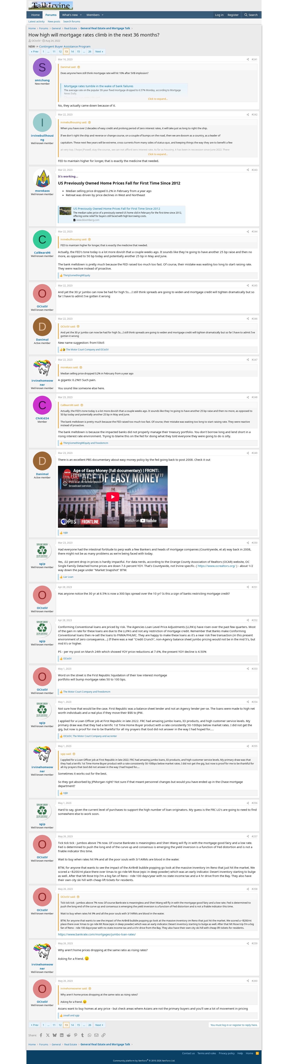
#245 (254, 285)
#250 (254, 542)
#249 (254, 453)
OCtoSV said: (68, 326)
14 (72, 51)
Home (35, 15)
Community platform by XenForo (144, 1060)
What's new (70, 15)
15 (78, 51)
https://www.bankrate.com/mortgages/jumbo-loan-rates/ (97, 934)
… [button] (48, 51)
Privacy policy (227, 1053)
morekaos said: (69, 367)
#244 (254, 231)
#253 (254, 668)
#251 (254, 587)
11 (54, 51)
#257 (254, 836)
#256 (254, 803)
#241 (254, 59)
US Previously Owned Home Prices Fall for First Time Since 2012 (116, 208)
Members (93, 15)
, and (90, 736)
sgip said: (66, 754)
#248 (254, 397)
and (87, 349)
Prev (35, 51)
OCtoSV (36, 40)
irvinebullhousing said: (74, 122)
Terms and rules (206, 1053)
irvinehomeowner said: (74, 988)
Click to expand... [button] (158, 99)
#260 (254, 981)
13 (66, 51)
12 (60, 51)
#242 (254, 114)
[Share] (247, 59)
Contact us (188, 1053)
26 (89, 51)
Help (240, 1053)
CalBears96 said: (70, 405)
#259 (254, 943)
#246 (254, 318)
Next (98, 51)
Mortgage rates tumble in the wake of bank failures (98, 86)
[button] (81, 14)
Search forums (71, 21)
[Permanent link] (182, 183)
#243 (254, 170)
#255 (254, 746)
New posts (54, 21)
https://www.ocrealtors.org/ (216, 566)
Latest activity (36, 21)
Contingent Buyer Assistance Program (65, 46)
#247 (254, 359)
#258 (254, 889)
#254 (254, 702)
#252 (254, 620)
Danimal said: (68, 67)
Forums (50, 15)
